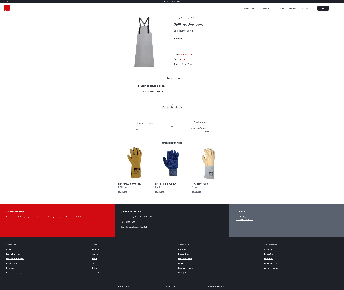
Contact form (96, 249)
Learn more (122, 192)
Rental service (11, 268)
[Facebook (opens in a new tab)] (128, 286)
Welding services (11, 263)
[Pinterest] (188, 64)
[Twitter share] (167, 107)
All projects (182, 249)
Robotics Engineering (13, 254)
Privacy (94, 268)
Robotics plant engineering (15, 259)
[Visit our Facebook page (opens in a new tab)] (339, 2)
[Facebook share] (163, 107)
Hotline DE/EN (172, 2)
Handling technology (271, 263)
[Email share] (180, 107)
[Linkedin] (185, 64)
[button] (313, 8)
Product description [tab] (172, 78)
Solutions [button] (293, 8)
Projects (283, 8)
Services (9, 249)
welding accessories (187, 54)
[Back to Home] (7, 8)
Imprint (94, 259)
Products (323, 8)
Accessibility (96, 273)
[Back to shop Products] (172, 126)
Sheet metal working (185, 259)
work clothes (182, 59)
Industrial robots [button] (269, 8)
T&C (93, 263)
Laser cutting (268, 254)
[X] (183, 64)
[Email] (191, 64)
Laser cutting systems (185, 268)
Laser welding (268, 259)
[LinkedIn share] (172, 107)
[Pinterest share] (176, 107)
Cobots (180, 263)
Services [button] (304, 8)
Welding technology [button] (250, 8)
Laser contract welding (13, 273)
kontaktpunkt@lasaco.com (11, 2)
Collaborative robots (271, 268)
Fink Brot (219, 286)
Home (176, 18)
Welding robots (183, 273)
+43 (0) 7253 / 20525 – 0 (244, 220)
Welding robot (268, 249)
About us (95, 254)
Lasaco (175, 286)
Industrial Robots (183, 254)
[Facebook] (180, 64)
